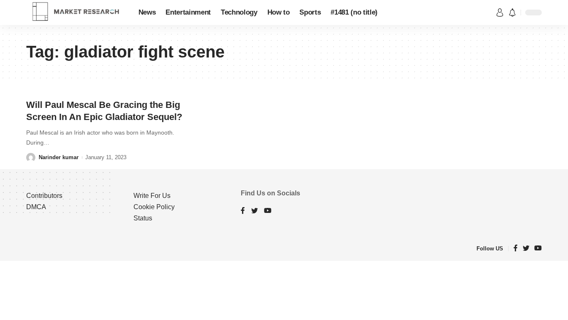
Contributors (44, 195)
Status (142, 218)
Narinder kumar (59, 157)
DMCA (36, 206)
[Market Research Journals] (75, 12)
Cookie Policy (154, 206)
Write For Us (151, 195)
